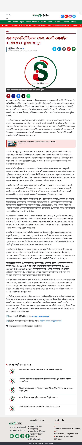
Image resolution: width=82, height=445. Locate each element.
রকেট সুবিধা (38, 326)
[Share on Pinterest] (69, 49)
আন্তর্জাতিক (58, 22)
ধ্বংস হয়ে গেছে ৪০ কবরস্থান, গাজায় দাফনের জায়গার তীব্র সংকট (40, 25)
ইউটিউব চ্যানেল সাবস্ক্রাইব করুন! (51, 321)
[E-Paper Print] (13, 96)
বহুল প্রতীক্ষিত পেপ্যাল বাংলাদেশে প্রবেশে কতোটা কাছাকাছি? (37, 142)
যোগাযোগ (34, 429)
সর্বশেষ (15, 22)
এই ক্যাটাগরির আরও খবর (19, 365)
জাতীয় (50, 22)
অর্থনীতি (43, 22)
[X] (74, 16)
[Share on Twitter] (54, 49)
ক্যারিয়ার (33, 436)
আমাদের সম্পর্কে (36, 426)
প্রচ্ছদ (9, 22)
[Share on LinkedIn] (59, 49)
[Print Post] (8, 96)
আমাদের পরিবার (36, 434)
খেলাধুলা (74, 22)
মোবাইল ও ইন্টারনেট (32, 22)
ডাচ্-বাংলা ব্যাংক (15, 326)
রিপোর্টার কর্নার (36, 439)
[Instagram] (70, 16)
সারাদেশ (66, 22)
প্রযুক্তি (22, 22)
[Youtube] (66, 16)
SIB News (39, 444)
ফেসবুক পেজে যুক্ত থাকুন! (40, 316)
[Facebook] (62, 16)
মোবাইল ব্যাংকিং (27, 326)
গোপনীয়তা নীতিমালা (37, 431)
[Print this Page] (64, 49)
